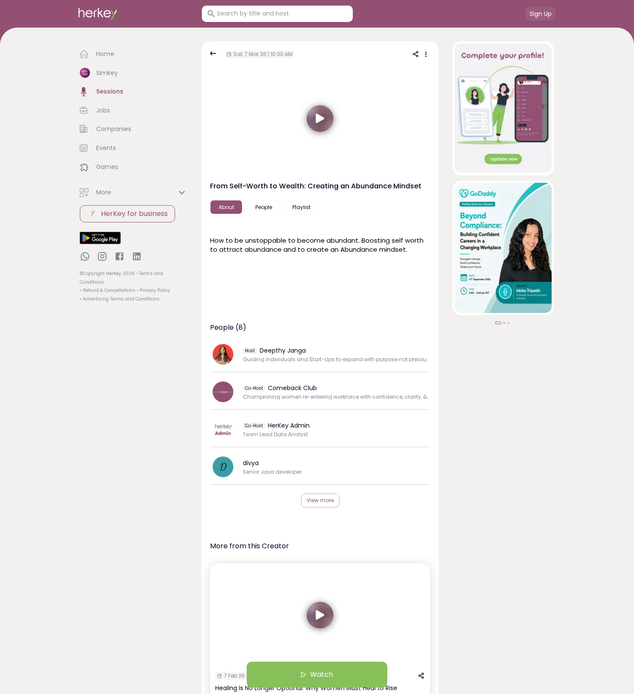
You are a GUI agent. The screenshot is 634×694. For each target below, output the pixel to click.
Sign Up (541, 13)
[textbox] (320, 243)
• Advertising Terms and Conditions (120, 299)
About (226, 207)
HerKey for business (134, 214)
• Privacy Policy (153, 290)
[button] (134, 54)
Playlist (301, 207)
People (263, 207)
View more (320, 500)
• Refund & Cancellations (107, 290)
